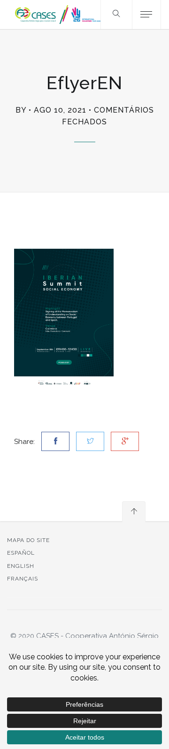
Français (22, 578)
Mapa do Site (28, 540)
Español (21, 553)
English (20, 566)
